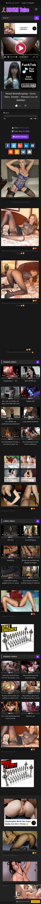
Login (24, 3)
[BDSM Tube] (17, 10)
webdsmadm (24, 128)
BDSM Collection (21, 136)
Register (31, 3)
